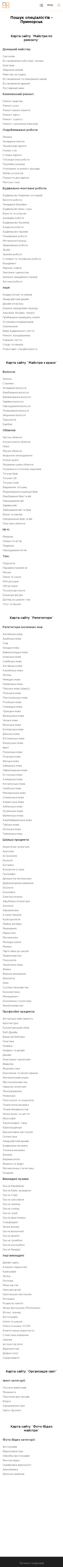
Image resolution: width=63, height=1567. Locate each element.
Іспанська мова (12, 657)
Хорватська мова (13, 802)
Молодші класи (12, 942)
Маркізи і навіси (12, 268)
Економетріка (11, 992)
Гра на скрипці (11, 1204)
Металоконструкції (14, 241)
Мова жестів (10, 1285)
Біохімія (7, 1155)
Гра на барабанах (13, 1186)
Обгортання (10, 586)
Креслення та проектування (20, 1073)
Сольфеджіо (10, 1222)
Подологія (9, 563)
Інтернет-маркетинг (15, 1267)
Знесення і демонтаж (16, 273)
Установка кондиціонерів (18, 322)
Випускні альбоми (13, 1474)
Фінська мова (11, 761)
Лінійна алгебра (12, 924)
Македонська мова (14, 793)
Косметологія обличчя (16, 442)
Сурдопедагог (11, 1358)
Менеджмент (11, 997)
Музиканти (9, 1392)
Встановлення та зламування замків (25, 79)
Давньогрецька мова (15, 652)
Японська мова (12, 725)
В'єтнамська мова (13, 739)
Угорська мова (11, 757)
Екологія (8, 888)
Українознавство (13, 1006)
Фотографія (10, 1317)
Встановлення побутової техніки (23, 61)
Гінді (5, 643)
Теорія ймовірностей (15, 1110)
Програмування (12, 1091)
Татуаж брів (10, 474)
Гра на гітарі (10, 1195)
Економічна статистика (17, 1001)
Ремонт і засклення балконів (20, 124)
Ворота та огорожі (14, 214)
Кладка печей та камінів (17, 295)
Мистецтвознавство (15, 1082)
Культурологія (11, 920)
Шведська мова (12, 766)
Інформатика (11, 910)
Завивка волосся (13, 402)
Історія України (12, 915)
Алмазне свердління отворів (20, 277)
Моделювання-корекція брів (20, 492)
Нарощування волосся (16, 406)
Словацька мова (12, 707)
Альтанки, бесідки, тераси (18, 313)
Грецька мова (11, 648)
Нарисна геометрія (14, 1087)
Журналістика (11, 1069)
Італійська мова (12, 662)
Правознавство (12, 956)
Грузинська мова (13, 811)
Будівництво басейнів (16, 223)
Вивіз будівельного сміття (18, 331)
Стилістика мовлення (16, 1335)
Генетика (8, 1041)
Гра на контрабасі (14, 1245)
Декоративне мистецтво (18, 1132)
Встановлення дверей (16, 84)
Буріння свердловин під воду (20, 308)
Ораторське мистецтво (17, 1294)
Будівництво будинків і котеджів (22, 196)
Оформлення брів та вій (17, 519)
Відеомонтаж (11, 1349)
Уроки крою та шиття (16, 1114)
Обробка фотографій (16, 1456)
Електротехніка (12, 897)
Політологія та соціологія (18, 1100)
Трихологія (9, 420)
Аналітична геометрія (16, 847)
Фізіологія (9, 978)
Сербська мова (12, 789)
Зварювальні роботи (15, 245)
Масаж (7, 573)
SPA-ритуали (11, 582)
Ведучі (7, 1401)
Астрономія (10, 856)
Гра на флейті (11, 1236)
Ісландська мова (12, 779)
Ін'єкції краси (11, 460)
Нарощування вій (13, 501)
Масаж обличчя (12, 451)
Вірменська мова (13, 816)
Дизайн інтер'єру (13, 304)
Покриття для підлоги (16, 178)
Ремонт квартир (13, 101)
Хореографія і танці (15, 1123)
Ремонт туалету (13, 119)
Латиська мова (12, 829)
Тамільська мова (12, 834)
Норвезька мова (13, 684)
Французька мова (13, 716)
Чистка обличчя (12, 437)
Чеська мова (10, 720)
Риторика (9, 1299)
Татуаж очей (11, 483)
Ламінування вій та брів (17, 510)
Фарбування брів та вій (17, 496)
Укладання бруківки (15, 205)
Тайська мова (11, 825)
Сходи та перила (13, 345)
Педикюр (8, 546)
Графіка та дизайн (14, 1051)
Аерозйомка (10, 1470)
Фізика (7, 969)
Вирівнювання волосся (17, 397)
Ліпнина (7, 137)
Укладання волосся (14, 388)
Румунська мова (12, 752)
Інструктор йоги (13, 1344)
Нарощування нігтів (15, 550)
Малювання (10, 929)
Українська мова (13, 965)
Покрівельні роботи (15, 236)
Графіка (7, 1046)
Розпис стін (10, 151)
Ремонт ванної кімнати (16, 110)
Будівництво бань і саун (17, 209)
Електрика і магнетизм (16, 1060)
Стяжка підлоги (12, 155)
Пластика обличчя (14, 524)
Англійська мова (12, 634)
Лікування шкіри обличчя (18, 465)
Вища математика (14, 1037)
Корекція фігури (13, 595)
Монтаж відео (11, 1461)
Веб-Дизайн (10, 1032)
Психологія (9, 960)
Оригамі (7, 1340)
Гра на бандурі (11, 1250)
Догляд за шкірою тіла (16, 600)
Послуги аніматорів (14, 1388)
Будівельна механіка (15, 1146)
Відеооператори (13, 1451)
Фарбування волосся (16, 393)
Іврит (6, 748)
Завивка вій (10, 506)
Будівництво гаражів (15, 232)
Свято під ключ (12, 1410)
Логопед (8, 1281)
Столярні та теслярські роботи (22, 259)
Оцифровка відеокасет (17, 1465)
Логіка (6, 1276)
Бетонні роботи (12, 282)
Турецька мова (12, 711)
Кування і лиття (12, 340)
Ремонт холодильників (16, 336)
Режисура (9, 1096)
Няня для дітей (12, 1290)
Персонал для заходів (16, 1397)
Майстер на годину (14, 75)
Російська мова (12, 702)
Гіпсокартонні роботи (16, 160)
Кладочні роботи (13, 227)
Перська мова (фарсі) (16, 689)
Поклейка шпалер (14, 164)
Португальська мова (15, 698)
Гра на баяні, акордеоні (17, 1191)
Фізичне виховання (14, 974)
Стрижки (8, 384)
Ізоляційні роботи (13, 218)
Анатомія (8, 851)
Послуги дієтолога (14, 591)
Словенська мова (13, 798)
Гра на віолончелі (13, 1231)
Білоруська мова (13, 743)
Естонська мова (12, 775)
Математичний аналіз (16, 1078)
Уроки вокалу (11, 1227)
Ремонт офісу (11, 115)
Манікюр (8, 537)
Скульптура (10, 1137)
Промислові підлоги (14, 146)
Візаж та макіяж (12, 515)
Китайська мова (12, 666)
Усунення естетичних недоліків (22, 469)
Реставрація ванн (13, 88)
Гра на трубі (10, 1213)
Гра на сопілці (11, 1209)
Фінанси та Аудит (13, 1164)
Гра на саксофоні (13, 1200)
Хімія (5, 983)
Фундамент (9, 264)
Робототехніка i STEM (16, 1326)
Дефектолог (10, 1353)
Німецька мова (11, 680)
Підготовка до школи (16, 951)
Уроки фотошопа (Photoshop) (21, 1308)
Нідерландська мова (15, 770)
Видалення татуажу (15, 487)
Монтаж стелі (11, 182)
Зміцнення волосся (14, 415)
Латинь (7, 675)
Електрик (9, 66)
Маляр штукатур (13, 173)
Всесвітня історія (13, 870)
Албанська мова (12, 807)
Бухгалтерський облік (16, 1028)
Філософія (9, 1119)
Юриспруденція (12, 1128)
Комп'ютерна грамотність (18, 1331)
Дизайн (7, 1055)
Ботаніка (8, 865)
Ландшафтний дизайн (16, 299)
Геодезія (8, 1173)
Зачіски (7, 379)
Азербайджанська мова (17, 820)
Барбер (7, 424)
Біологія (8, 861)
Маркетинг (9, 933)
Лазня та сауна (12, 577)
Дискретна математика (17, 879)
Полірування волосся (16, 411)
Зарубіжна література (16, 901)
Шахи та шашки (13, 1322)
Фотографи (10, 1447)
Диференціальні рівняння (18, 883)
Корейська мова (13, 671)
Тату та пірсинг (12, 604)
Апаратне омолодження (17, 456)
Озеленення (10, 327)
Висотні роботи (12, 200)
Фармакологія (11, 1159)
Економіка (9, 892)
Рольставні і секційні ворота (20, 349)
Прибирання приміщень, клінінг (21, 317)
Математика (10, 938)
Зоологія (8, 906)
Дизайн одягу (11, 1263)
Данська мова (11, 734)
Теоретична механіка (16, 1105)
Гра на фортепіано (14, 1218)
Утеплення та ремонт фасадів (21, 169)
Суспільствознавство (16, 988)
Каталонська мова (14, 784)
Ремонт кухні (11, 106)
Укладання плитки (13, 142)
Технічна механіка (14, 1150)
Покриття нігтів (12, 541)
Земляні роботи (12, 254)
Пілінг (6, 447)
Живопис (8, 1064)
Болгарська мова (13, 730)
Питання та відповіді (31, 1563)
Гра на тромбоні (12, 1241)
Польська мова (12, 693)
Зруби (6, 250)
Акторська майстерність (18, 1019)
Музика (7, 947)
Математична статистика (18, 1168)
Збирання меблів (13, 70)
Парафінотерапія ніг (15, 568)
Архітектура (10, 1023)
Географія (9, 874)
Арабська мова (12, 639)
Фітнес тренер (12, 1313)
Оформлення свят (14, 1406)
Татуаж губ (10, 478)
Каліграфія (9, 1272)
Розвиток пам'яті (13, 1304)
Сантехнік (9, 56)
